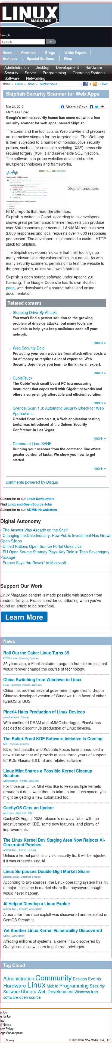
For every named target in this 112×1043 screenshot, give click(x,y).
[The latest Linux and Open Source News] (94, 84)
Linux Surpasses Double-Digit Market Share (46, 871)
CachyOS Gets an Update (28, 808)
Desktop (7, 876)
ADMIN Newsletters (42, 509)
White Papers (75, 52)
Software (12, 78)
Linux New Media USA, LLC (94, 1040)
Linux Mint (34, 780)
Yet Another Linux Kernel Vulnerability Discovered (52, 930)
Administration (10, 780)
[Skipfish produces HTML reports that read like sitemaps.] (37, 188)
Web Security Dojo (29, 348)
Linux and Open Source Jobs (30, 504)
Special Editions (40, 58)
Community (53, 977)
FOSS (6, 658)
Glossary (10, 1040)
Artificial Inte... (10, 849)
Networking (35, 78)
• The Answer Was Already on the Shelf (34, 530)
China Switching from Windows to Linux (42, 680)
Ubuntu (28, 991)
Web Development (55, 991)
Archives (10, 58)
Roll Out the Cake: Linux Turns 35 (36, 653)
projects (24, 743)
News (7, 52)
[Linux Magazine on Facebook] (85, 84)
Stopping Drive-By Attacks (35, 312)
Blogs (50, 52)
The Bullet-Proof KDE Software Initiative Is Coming (52, 739)
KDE (5, 743)
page (10, 287)
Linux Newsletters (41, 498)
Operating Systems (89, 72)
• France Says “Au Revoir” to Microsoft (33, 562)
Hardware (14, 985)
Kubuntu (14, 743)
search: (5, 35)
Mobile (52, 986)
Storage (25, 717)
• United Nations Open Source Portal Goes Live (41, 546)
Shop (68, 58)
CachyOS (21, 813)
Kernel (23, 780)
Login (105, 84)
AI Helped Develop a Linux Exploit (36, 904)
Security (32, 849)
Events (94, 979)
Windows (37, 684)
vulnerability (35, 908)
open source (30, 997)
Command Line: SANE (32, 443)
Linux (14, 658)
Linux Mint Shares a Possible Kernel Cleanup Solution (47, 773)
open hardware (11, 717)
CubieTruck (22, 378)
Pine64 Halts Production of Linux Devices (44, 712)
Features (28, 52)
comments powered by (32, 482)
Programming (54, 72)
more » (100, 342)
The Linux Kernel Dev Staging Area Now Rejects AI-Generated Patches (54, 842)
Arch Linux (8, 813)
